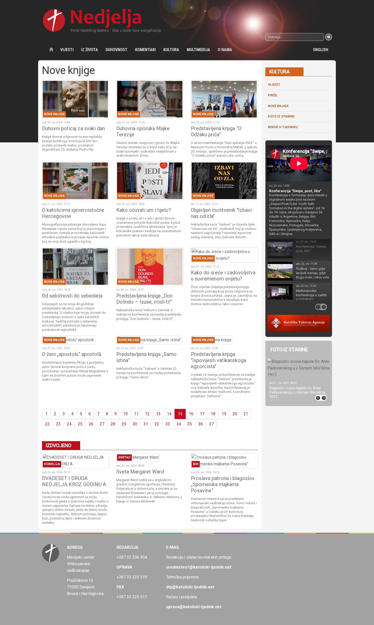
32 (156, 424)
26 (91, 424)
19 (224, 413)
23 (58, 424)
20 (235, 413)
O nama (225, 49)
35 (189, 424)
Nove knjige (278, 106)
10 (125, 413)
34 (178, 424)
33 (167, 424)
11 (136, 413)
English (320, 49)
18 (213, 413)
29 (124, 424)
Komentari (145, 49)
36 (200, 424)
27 (102, 424)
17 (202, 413)
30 (135, 424)
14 (169, 413)
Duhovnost (116, 49)
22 (47, 424)
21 (245, 413)
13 (158, 413)
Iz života (89, 49)
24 (69, 424)
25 (80, 424)
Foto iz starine (281, 116)
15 (180, 413)
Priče (272, 95)
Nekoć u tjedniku (283, 127)
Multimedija (198, 49)
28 (113, 424)
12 (147, 413)
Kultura (171, 49)
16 (191, 413)
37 (211, 424)
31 (145, 424)
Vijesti (67, 49)
